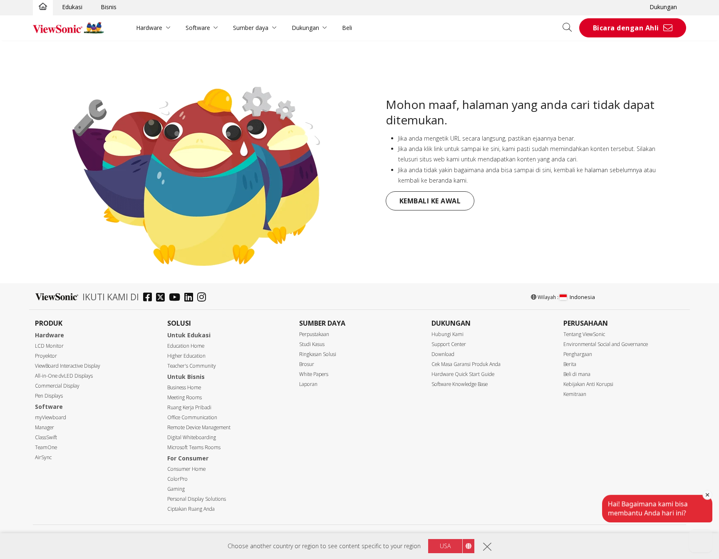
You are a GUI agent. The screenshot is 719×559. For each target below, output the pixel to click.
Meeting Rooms (184, 397)
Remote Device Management (199, 427)
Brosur (306, 364)
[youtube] (176, 298)
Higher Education (186, 355)
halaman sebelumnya (613, 170)
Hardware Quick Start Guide (462, 374)
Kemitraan (574, 394)
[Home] (43, 7)
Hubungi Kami (447, 334)
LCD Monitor (49, 345)
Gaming (176, 488)
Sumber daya (250, 28)
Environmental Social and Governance (605, 344)
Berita (569, 364)
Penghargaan (577, 354)
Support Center (448, 344)
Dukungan (663, 7)
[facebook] (149, 298)
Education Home (185, 345)
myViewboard (50, 417)
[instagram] (203, 298)
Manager (44, 427)
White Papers (313, 374)
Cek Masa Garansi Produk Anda (466, 364)
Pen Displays (49, 395)
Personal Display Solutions (196, 498)
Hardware (149, 28)
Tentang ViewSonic (584, 334)
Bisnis (109, 7)
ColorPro (177, 478)
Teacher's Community (191, 365)
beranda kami (447, 180)
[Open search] (570, 28)
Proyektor (46, 355)
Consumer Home (186, 468)
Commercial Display (57, 385)
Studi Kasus (312, 344)
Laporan (308, 384)
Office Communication (192, 417)
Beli (347, 28)
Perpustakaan (314, 334)
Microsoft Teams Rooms (194, 447)
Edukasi (72, 7)
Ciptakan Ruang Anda (191, 508)
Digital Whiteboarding (191, 437)
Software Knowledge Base (459, 384)
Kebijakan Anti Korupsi (588, 384)
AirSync (43, 457)
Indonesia (582, 297)
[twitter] (162, 298)
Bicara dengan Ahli (626, 27)
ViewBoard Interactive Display (67, 365)
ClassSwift (46, 437)
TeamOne (46, 447)
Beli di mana (576, 374)
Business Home (184, 387)
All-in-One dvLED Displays (64, 375)
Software (198, 28)
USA (445, 546)
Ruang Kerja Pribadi (189, 407)
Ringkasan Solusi (317, 354)
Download (442, 354)
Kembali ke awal (430, 200)
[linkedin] (190, 298)
